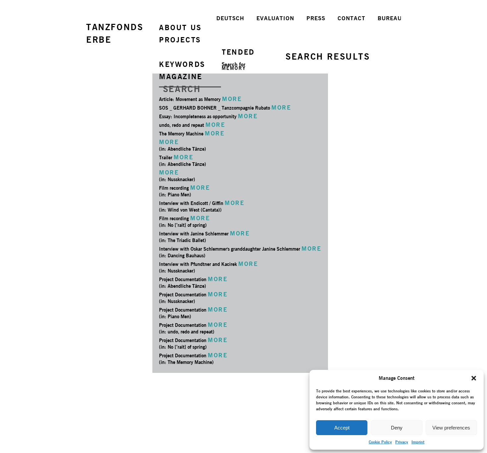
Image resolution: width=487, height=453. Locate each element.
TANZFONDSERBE (114, 33)
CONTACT (351, 18)
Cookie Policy (380, 441)
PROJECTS (180, 39)
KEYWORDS (182, 64)
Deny (397, 427)
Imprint (417, 441)
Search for (233, 64)
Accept (342, 427)
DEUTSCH (230, 18)
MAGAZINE (180, 76)
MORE (232, 98)
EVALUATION (275, 18)
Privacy (401, 441)
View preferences (451, 427)
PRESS (315, 18)
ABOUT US (180, 27)
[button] (473, 378)
